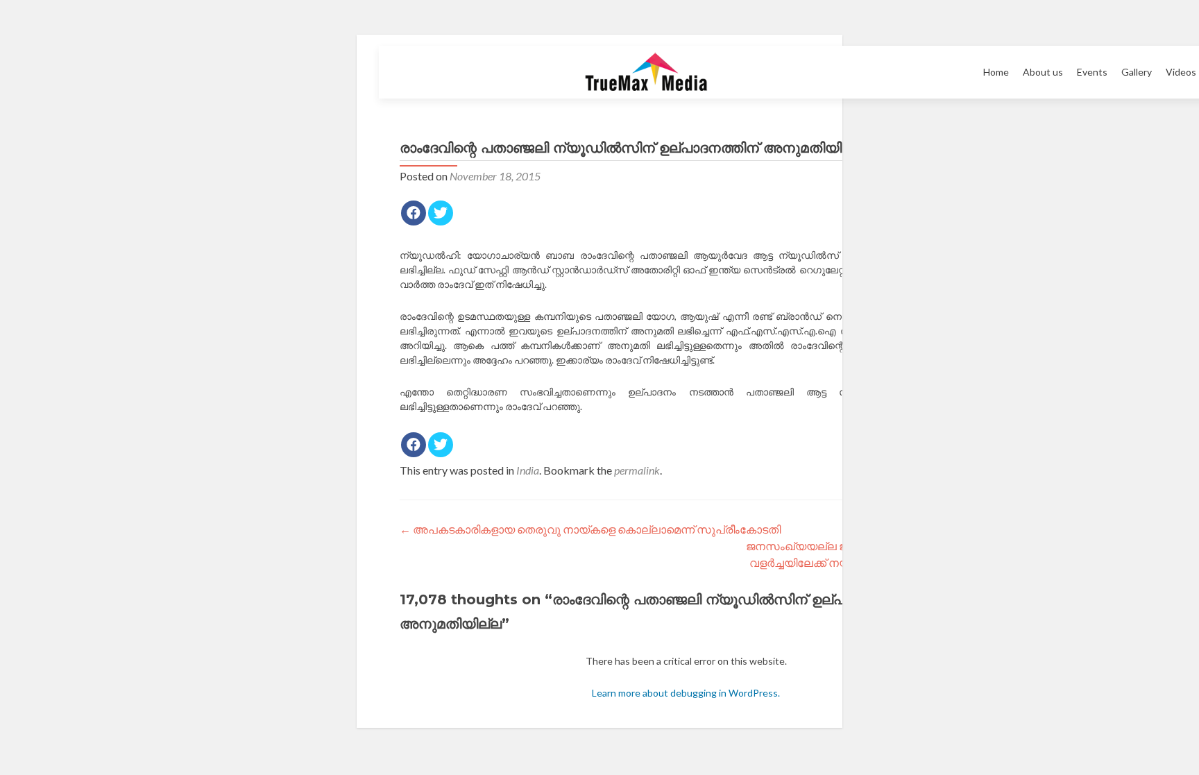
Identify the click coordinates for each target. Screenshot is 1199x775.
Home (996, 72)
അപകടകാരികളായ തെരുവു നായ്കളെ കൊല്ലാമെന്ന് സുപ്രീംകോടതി (590, 529)
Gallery (1136, 72)
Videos (1181, 72)
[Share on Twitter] (440, 213)
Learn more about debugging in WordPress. (686, 693)
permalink (637, 470)
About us (1043, 72)
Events (1092, 72)
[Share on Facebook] (413, 213)
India (527, 470)
